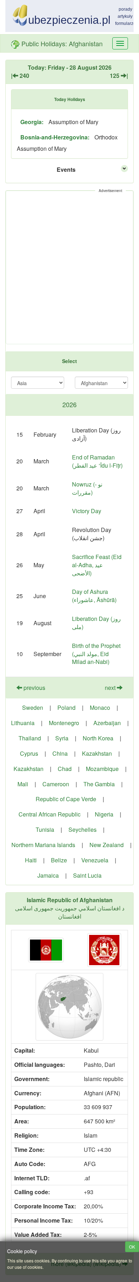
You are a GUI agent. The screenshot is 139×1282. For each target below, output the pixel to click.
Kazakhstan (97, 753)
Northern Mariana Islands (43, 845)
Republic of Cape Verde (66, 799)
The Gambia (99, 784)
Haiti (31, 860)
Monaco (100, 707)
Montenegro (64, 723)
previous (33, 687)
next (111, 687)
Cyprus (29, 753)
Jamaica (48, 875)
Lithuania (23, 723)
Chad (65, 769)
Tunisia (45, 829)
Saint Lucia (87, 875)
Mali (22, 784)
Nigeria (104, 814)
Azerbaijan (107, 723)
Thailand (30, 738)
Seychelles (82, 829)
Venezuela (94, 860)
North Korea (98, 738)
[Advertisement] (69, 267)
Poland (66, 707)
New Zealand (106, 845)
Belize (59, 860)
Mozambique (102, 769)
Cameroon (55, 784)
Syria (61, 738)
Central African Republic (50, 814)
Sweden (32, 707)
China (60, 753)
